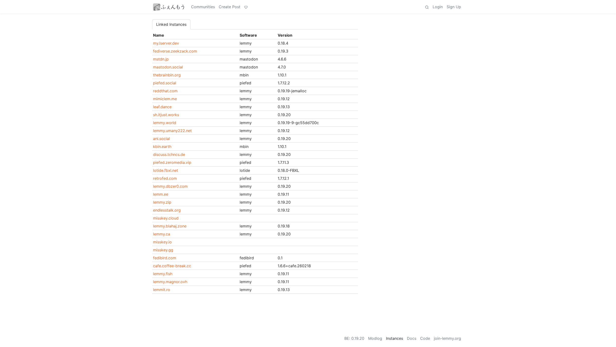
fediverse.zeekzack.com (175, 51)
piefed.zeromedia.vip (172, 162)
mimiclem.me (165, 98)
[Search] (427, 7)
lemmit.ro (161, 289)
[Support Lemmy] (246, 7)
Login (438, 6)
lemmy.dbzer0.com (170, 186)
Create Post (229, 6)
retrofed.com (165, 178)
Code (425, 338)
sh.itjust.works (166, 114)
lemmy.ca (161, 234)
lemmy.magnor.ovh (170, 281)
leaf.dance (162, 106)
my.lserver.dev (166, 43)
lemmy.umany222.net (172, 130)
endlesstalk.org (167, 210)
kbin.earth (162, 146)
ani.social (161, 138)
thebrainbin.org (167, 75)
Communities (203, 6)
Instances (394, 338)
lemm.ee (160, 194)
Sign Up (454, 6)
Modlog (375, 338)
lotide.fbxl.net (165, 170)
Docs (411, 338)
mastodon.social (168, 67)
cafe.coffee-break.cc (172, 265)
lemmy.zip (162, 202)
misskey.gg (163, 249)
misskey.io (162, 242)
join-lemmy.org (447, 338)
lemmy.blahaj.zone (169, 226)
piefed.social (164, 82)
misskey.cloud (166, 218)
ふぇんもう (173, 7)
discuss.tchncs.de (169, 154)
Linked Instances (171, 24)
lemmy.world (164, 122)
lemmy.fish (162, 273)
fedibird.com (164, 257)
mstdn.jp (161, 59)
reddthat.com (165, 90)
